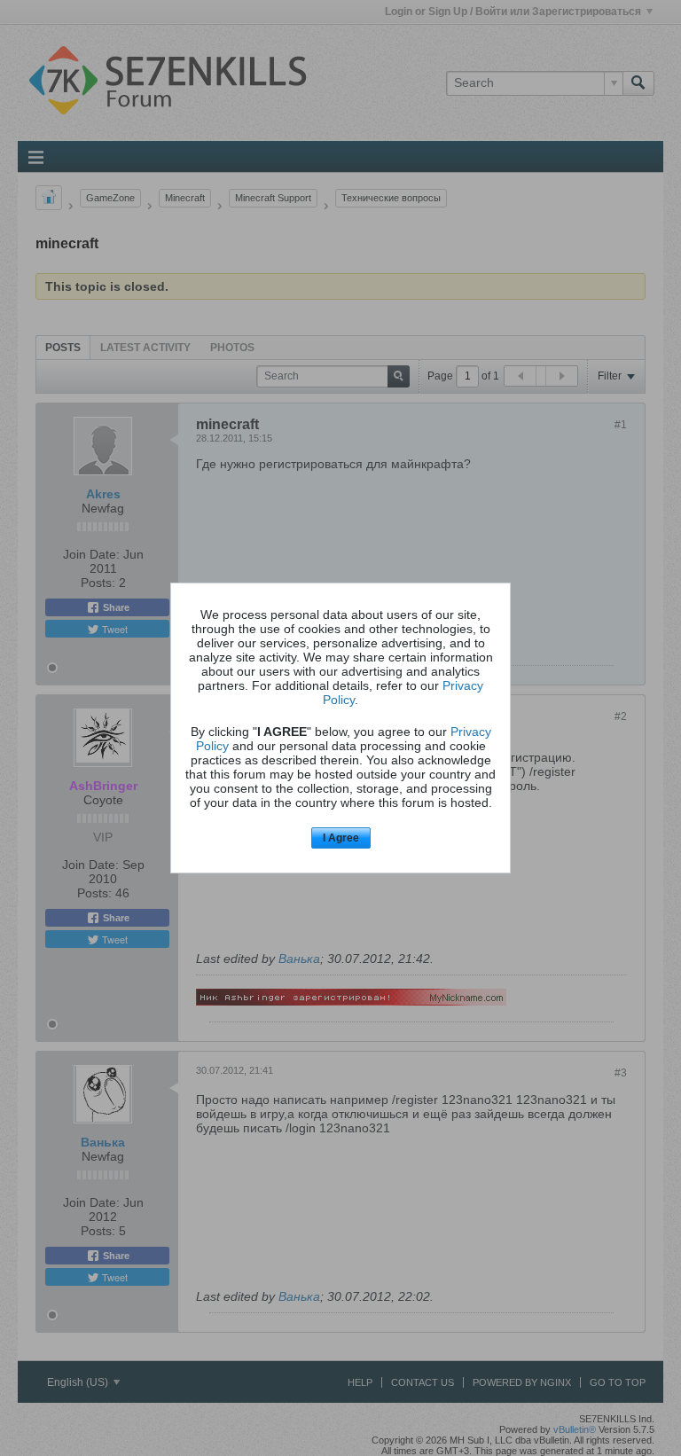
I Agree (341, 838)
